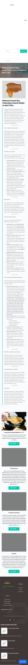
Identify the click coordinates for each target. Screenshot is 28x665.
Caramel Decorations (13, 653)
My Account (7, 599)
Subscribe (22, 661)
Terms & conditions (7, 605)
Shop (20, 589)
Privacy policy (7, 603)
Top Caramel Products (13, 628)
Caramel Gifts (11, 640)
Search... (3, 50)
